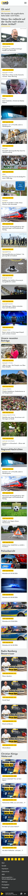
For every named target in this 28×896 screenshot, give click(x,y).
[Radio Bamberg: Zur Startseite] (12, 2)
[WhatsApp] (5, 859)
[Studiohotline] (22, 859)
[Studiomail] (19, 859)
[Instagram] (12, 859)
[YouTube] (16, 859)
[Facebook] (9, 859)
